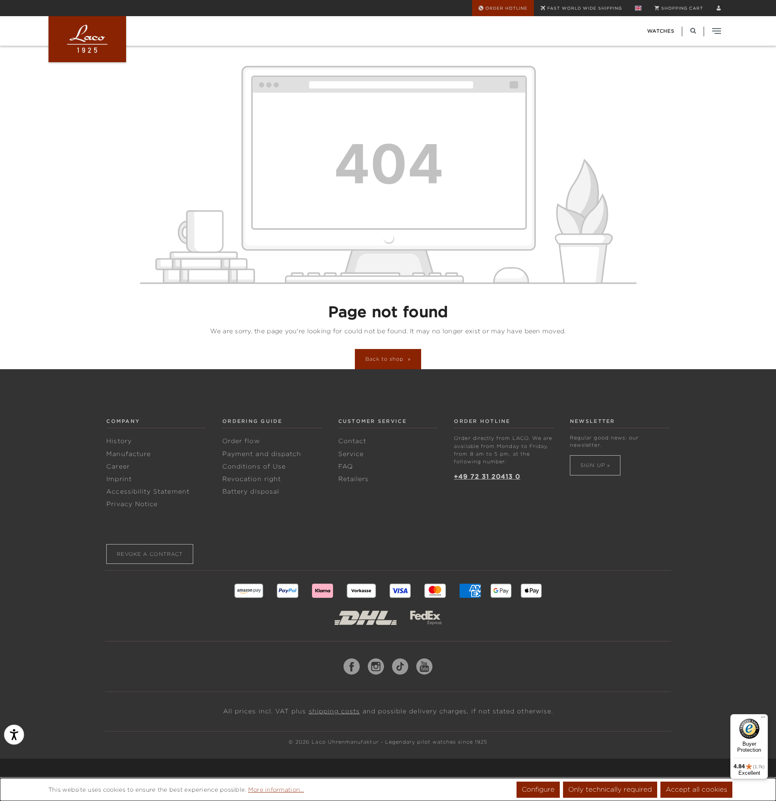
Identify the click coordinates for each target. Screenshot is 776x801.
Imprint (118, 479)
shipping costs (334, 711)
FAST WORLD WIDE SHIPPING (584, 8)
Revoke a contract (150, 554)
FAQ (345, 466)
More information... (276, 789)
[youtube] (424, 666)
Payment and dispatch (261, 454)
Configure (538, 789)
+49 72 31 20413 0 (487, 476)
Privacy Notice (132, 504)
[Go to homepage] (87, 39)
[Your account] (719, 8)
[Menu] (763, 719)
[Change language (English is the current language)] (638, 8)
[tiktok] (400, 666)
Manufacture (128, 454)
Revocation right (251, 479)
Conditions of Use (254, 466)
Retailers (353, 479)
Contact (352, 441)
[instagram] (376, 666)
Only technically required (610, 789)
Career (117, 466)
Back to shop (385, 359)
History (118, 441)
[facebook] (352, 666)
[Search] (693, 31)
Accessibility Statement (147, 491)
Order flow (241, 441)
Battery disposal (250, 491)
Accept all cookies (696, 789)
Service (351, 454)
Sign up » (595, 465)
